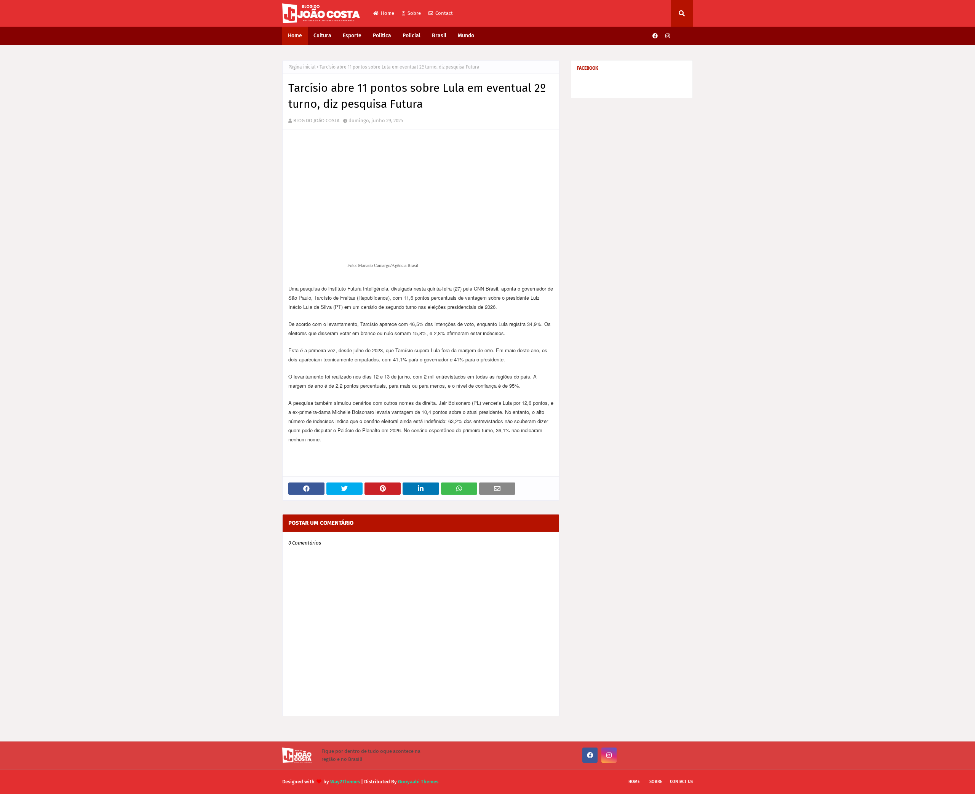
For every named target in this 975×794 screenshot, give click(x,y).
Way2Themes (345, 781)
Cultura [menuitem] (322, 35)
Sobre (414, 13)
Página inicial (302, 67)
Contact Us (681, 781)
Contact (444, 13)
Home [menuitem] (295, 35)
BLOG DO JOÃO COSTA (316, 120)
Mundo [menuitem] (466, 35)
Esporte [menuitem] (352, 35)
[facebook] (655, 36)
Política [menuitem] (382, 35)
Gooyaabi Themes (418, 781)
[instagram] (667, 36)
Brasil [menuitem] (439, 35)
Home (387, 13)
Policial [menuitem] (411, 35)
